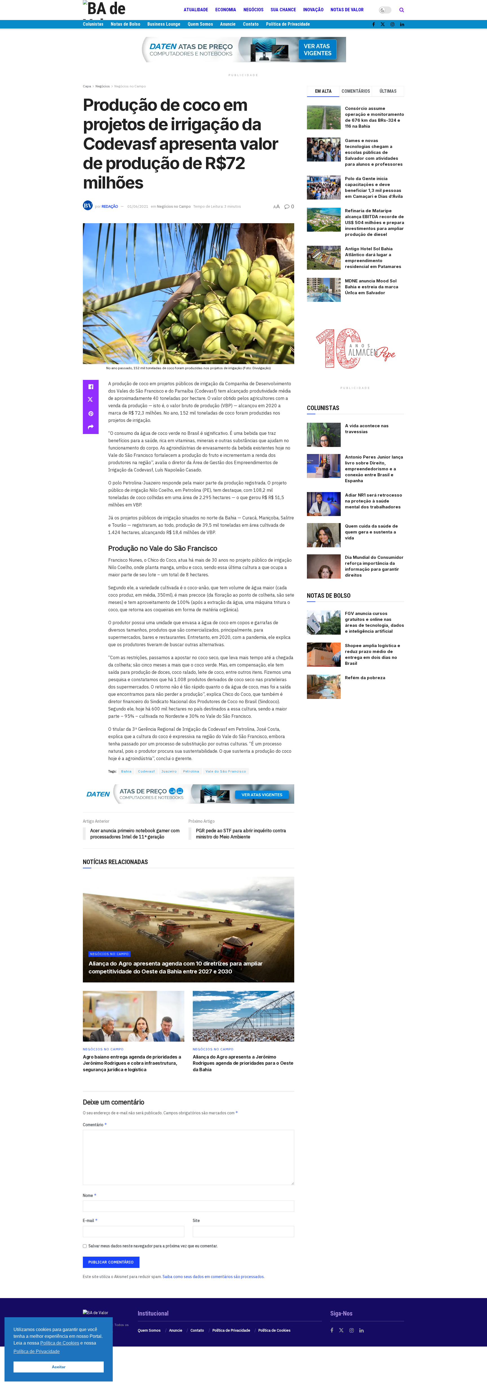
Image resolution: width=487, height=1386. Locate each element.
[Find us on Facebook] (373, 24)
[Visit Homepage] (116, 10)
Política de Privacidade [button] (37, 1351)
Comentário (95, 1124)
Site (196, 1220)
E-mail (90, 1220)
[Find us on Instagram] (393, 24)
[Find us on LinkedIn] (402, 24)
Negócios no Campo (130, 86)
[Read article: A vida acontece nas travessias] (324, 435)
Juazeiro (169, 771)
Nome (90, 1195)
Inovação (313, 9)
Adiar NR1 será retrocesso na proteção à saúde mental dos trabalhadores (373, 501)
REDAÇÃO (110, 206)
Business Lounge (163, 24)
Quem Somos (200, 24)
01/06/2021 (137, 206)
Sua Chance (283, 9)
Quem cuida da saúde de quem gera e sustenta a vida (371, 532)
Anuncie (228, 24)
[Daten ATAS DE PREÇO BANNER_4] (243, 49)
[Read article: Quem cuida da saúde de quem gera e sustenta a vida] (324, 535)
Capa (87, 86)
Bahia (126, 771)
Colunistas (93, 24)
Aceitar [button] (58, 1367)
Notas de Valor (347, 9)
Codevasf (146, 771)
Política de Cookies (274, 1330)
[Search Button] (401, 10)
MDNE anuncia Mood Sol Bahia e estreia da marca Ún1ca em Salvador (371, 286)
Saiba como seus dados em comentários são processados (213, 1276)
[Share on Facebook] (91, 386)
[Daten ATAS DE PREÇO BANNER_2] (188, 793)
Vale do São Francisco (226, 771)
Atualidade (196, 9)
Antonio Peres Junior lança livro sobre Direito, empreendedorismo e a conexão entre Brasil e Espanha (374, 468)
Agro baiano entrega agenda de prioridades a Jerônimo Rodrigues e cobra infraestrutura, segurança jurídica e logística (132, 1063)
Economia (225, 9)
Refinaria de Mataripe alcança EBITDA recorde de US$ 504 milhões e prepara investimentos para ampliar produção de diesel (374, 222)
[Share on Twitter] (91, 400)
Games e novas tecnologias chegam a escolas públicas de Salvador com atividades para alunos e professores (374, 152)
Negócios (254, 9)
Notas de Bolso (125, 24)
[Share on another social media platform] (91, 427)
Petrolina (191, 771)
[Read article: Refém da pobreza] (324, 687)
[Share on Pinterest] (91, 413)
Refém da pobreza (365, 677)
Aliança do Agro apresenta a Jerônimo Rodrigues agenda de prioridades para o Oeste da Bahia (243, 1063)
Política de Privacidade (288, 24)
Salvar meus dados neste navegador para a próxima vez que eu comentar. (153, 1245)
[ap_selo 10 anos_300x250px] (355, 348)
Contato (251, 24)
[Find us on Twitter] (382, 24)
